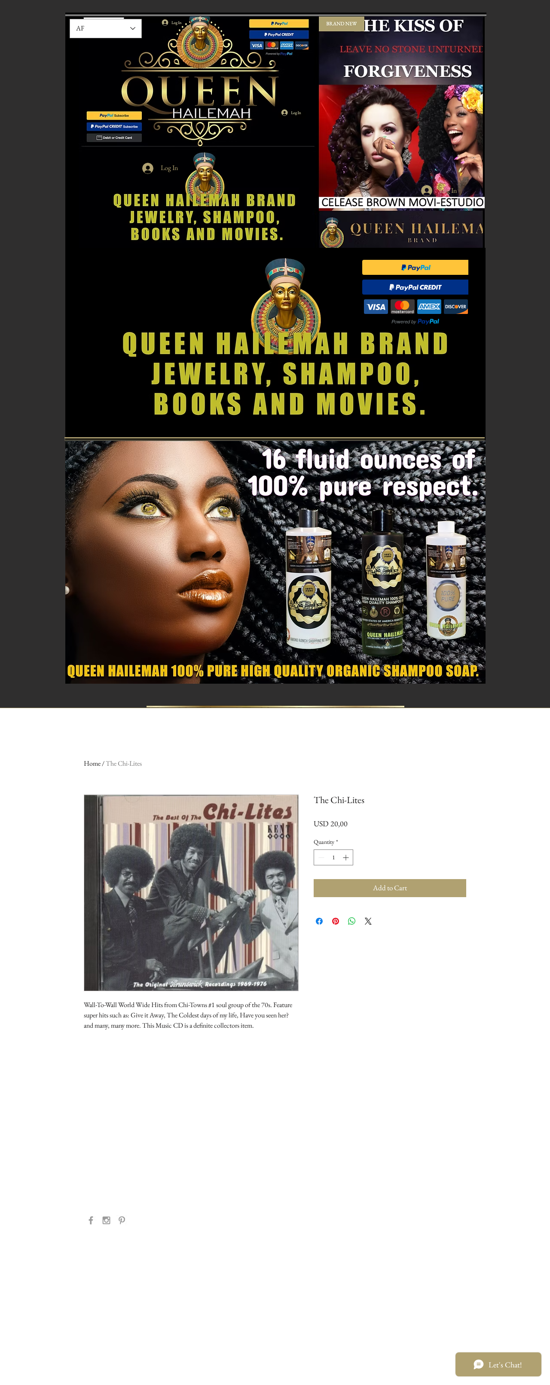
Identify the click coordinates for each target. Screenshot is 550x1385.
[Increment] (346, 857)
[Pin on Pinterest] (335, 921)
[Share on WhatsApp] (352, 921)
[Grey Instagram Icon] (106, 1220)
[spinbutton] (333, 857)
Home (92, 763)
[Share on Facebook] (319, 921)
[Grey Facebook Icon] (91, 1220)
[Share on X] (368, 921)
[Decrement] (320, 857)
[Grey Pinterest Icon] (121, 1220)
